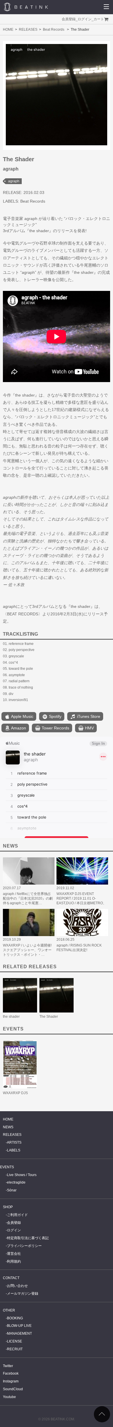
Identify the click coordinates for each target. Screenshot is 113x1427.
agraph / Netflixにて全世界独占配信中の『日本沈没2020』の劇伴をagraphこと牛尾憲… (28, 898)
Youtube (9, 1397)
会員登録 (69, 19)
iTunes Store (88, 716)
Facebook (11, 1373)
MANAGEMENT (19, 1333)
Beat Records (53, 29)
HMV (89, 728)
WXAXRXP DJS (15, 1093)
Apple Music (21, 716)
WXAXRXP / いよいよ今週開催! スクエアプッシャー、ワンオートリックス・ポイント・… (27, 950)
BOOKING (15, 1318)
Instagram (11, 1381)
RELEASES (28, 29)
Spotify (54, 716)
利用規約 (14, 1261)
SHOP (8, 1207)
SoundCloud (13, 1389)
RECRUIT (15, 1349)
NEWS (8, 1127)
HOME (8, 29)
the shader (11, 1017)
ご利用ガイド (17, 1215)
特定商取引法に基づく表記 (28, 1238)
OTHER (9, 1310)
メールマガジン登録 (22, 1294)
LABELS (13, 1150)
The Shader (48, 1017)
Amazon (18, 728)
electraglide (16, 1182)
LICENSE (14, 1341)
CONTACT (11, 1278)
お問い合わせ (17, 1286)
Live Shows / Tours (22, 1175)
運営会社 (14, 1254)
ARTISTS (14, 1142)
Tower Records (55, 728)
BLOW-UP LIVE (19, 1326)
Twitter (8, 1366)
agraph (13, 181)
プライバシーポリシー (24, 1246)
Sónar (12, 1190)
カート (99, 19)
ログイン (85, 19)
